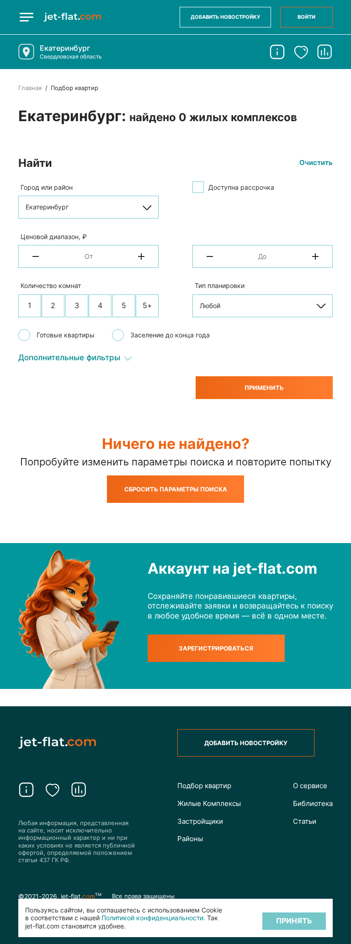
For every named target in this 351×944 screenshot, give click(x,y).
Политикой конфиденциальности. (153, 918)
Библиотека (313, 803)
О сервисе (310, 785)
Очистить (316, 163)
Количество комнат (51, 285)
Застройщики (200, 821)
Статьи (304, 821)
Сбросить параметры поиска (175, 489)
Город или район (47, 187)
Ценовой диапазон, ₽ (54, 236)
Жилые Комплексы (209, 803)
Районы (190, 838)
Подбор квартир (204, 785)
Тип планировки (220, 285)
